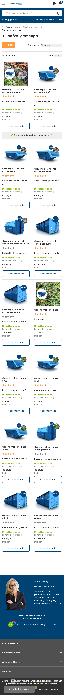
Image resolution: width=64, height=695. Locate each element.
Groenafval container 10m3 (14, 448)
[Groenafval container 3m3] (16, 362)
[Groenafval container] (48, 294)
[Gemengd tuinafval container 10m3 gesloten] (16, 225)
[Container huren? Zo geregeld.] (16, 4)
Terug (8, 27)
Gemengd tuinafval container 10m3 (45, 170)
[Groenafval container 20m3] (16, 500)
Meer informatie (16, 126)
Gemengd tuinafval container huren (13, 91)
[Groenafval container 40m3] (48, 500)
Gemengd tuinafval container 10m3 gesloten (15, 242)
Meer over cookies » (48, 689)
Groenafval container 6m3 (46, 379)
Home (17, 27)
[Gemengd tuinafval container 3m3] (48, 74)
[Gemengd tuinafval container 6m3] (16, 153)
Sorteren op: (34, 45)
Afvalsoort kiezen (31, 27)
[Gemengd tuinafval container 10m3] (48, 153)
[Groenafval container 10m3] (16, 431)
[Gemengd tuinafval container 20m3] (48, 225)
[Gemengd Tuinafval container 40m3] (16, 294)
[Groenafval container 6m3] (48, 362)
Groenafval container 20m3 (14, 517)
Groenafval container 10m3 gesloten (46, 448)
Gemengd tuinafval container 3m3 (45, 91)
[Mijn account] (54, 4)
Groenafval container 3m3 (14, 379)
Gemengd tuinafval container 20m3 (45, 242)
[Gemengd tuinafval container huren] (16, 74)
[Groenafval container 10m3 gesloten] (48, 431)
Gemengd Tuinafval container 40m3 (13, 311)
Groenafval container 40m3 (46, 517)
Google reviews (48, 624)
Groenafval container (46, 310)
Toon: (51, 55)
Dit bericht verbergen (19, 689)
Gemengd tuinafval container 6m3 (13, 170)
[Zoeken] (57, 13)
